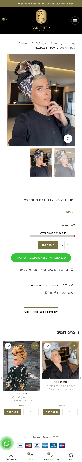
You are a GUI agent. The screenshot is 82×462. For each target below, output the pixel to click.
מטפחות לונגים (67, 47)
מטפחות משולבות (45, 47)
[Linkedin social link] (50, 292)
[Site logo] (41, 20)
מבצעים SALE (41, 43)
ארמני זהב (21, 393)
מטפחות (25, 43)
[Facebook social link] (55, 292)
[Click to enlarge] (68, 138)
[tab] (41, 311)
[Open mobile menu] (75, 20)
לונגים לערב (67, 389)
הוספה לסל (48, 245)
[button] (51, 412)
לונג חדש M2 (60, 381)
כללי (50, 389)
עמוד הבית (69, 43)
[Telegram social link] (45, 292)
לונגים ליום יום (53, 385)
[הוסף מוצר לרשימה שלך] (47, 346)
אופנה (56, 43)
